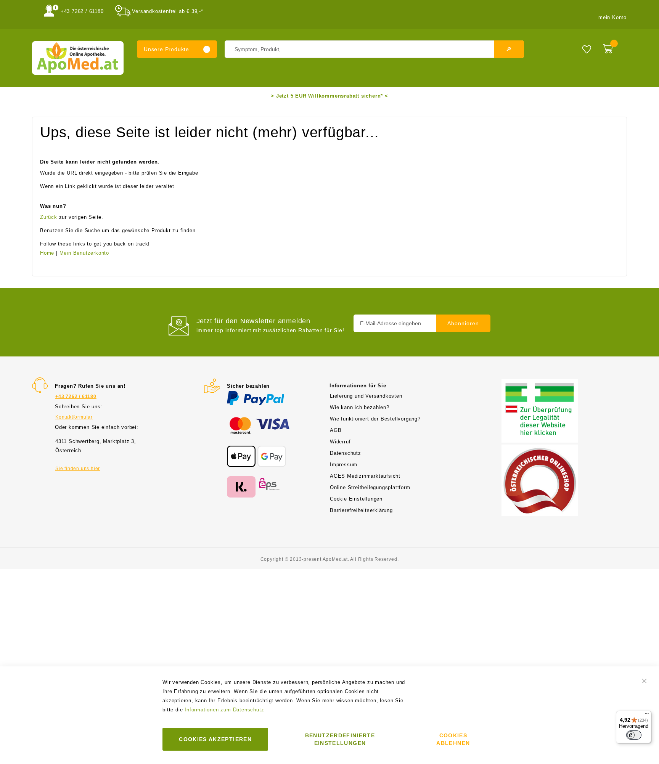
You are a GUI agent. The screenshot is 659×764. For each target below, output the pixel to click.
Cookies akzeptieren (215, 739)
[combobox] (374, 49)
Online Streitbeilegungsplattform (370, 487)
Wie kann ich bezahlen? (359, 407)
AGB (335, 430)
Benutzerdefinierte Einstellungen (340, 739)
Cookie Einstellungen (356, 499)
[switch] (633, 735)
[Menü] (646, 715)
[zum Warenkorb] (613, 47)
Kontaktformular (74, 417)
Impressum (343, 464)
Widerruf (340, 442)
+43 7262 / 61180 (82, 11)
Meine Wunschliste (586, 49)
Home (47, 253)
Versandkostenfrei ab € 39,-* (167, 11)
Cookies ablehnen (453, 739)
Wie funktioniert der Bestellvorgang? (375, 419)
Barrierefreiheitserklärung (361, 510)
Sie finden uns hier (77, 468)
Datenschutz (345, 453)
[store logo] (78, 58)
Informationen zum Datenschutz (224, 710)
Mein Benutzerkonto (84, 253)
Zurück (48, 217)
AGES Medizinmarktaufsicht (365, 476)
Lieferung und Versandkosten (366, 396)
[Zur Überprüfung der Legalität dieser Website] (539, 383)
